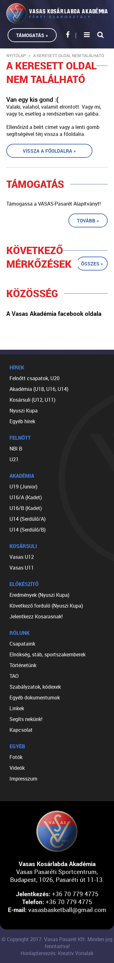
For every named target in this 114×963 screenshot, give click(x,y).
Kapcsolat (21, 729)
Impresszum (23, 778)
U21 (14, 459)
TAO (14, 676)
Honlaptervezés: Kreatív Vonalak (57, 953)
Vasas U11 (22, 567)
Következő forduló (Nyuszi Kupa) (46, 605)
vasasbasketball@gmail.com (67, 910)
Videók (17, 767)
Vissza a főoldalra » (49, 151)
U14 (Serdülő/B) (28, 529)
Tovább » (88, 220)
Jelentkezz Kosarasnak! (36, 616)
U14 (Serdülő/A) (28, 518)
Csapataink (22, 643)
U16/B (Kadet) (26, 508)
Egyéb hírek (22, 421)
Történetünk (23, 665)
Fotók (16, 757)
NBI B (16, 448)
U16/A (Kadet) (26, 497)
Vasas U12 (22, 556)
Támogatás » (32, 35)
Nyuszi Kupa (24, 410)
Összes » (92, 263)
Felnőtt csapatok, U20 (35, 378)
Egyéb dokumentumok (35, 697)
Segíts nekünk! (26, 719)
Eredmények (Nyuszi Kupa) (39, 594)
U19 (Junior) (23, 486)
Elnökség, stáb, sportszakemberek (48, 654)
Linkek (17, 708)
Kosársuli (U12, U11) (32, 399)
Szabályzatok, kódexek (35, 686)
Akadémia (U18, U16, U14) (39, 389)
